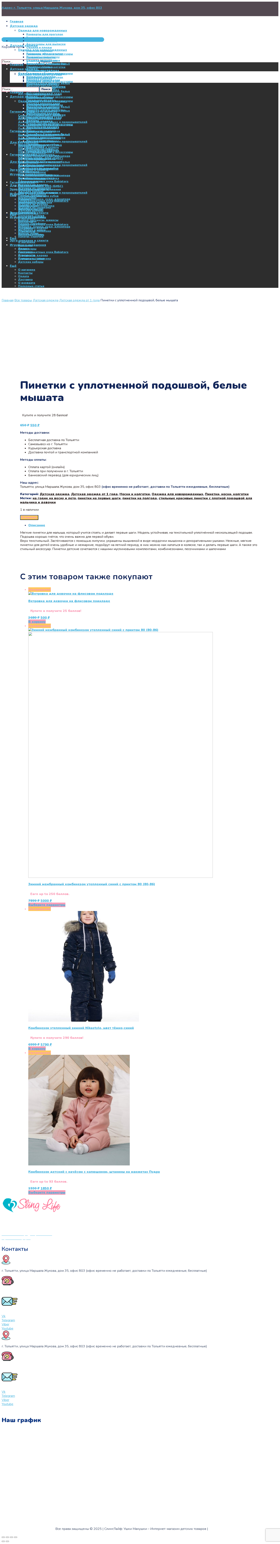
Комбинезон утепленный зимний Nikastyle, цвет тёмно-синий (81, 1028)
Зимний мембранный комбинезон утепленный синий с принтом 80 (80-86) (91, 884)
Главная (8, 300)
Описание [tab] (36, 525)
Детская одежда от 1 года (79, 300)
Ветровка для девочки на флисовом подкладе (69, 601)
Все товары (23, 300)
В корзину (29, 517)
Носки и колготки (135, 494)
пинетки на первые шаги (99, 498)
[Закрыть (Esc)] (15, 1537)
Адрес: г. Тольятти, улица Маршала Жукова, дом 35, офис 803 (52, 8)
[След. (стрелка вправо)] (7, 1541)
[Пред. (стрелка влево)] (3, 1541)
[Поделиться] (11, 1537)
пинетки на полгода (139, 498)
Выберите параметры (46, 905)
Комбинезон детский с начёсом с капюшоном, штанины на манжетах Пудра (94, 1172)
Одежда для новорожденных (177, 494)
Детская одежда (45, 300)
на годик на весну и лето (54, 498)
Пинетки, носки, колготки (227, 494)
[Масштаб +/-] (3, 1537)
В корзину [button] (37, 621)
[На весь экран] (7, 1537)
